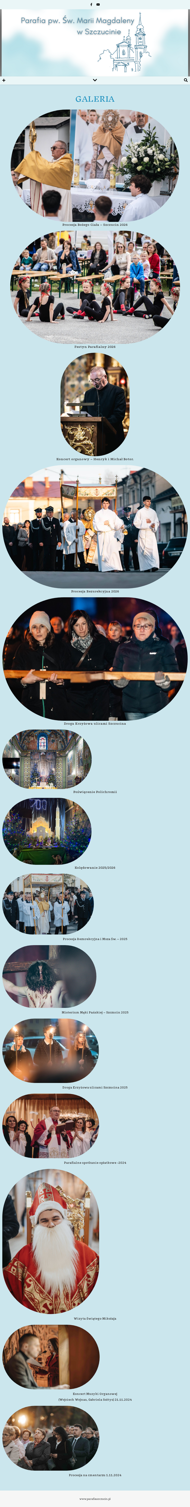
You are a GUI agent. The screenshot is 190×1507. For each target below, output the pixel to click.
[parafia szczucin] (95, 42)
